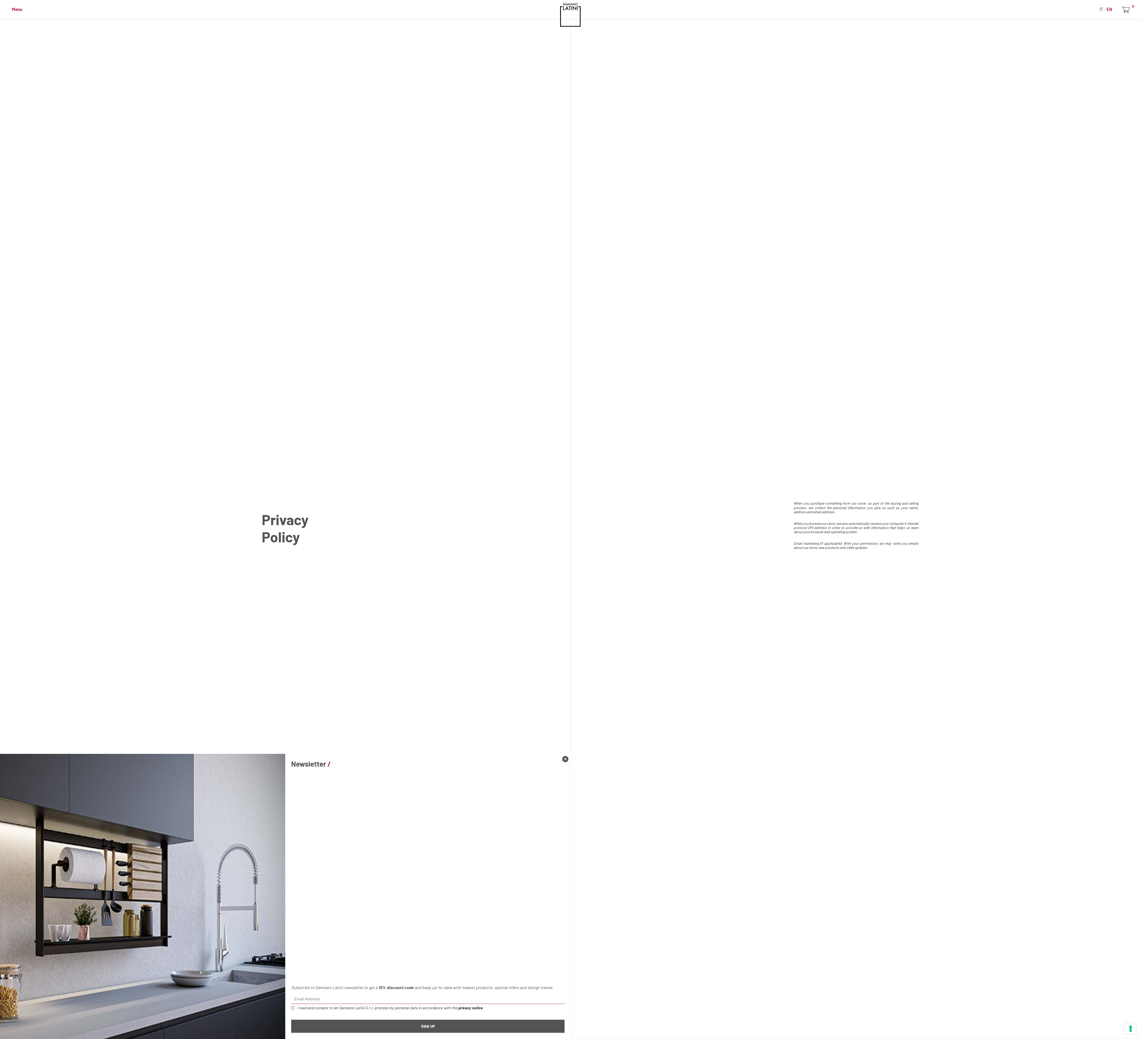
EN (1109, 9)
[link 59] (565, 759)
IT (1101, 9)
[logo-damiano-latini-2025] (570, 15)
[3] (1130, 1028)
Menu (17, 9)
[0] (1127, 10)
